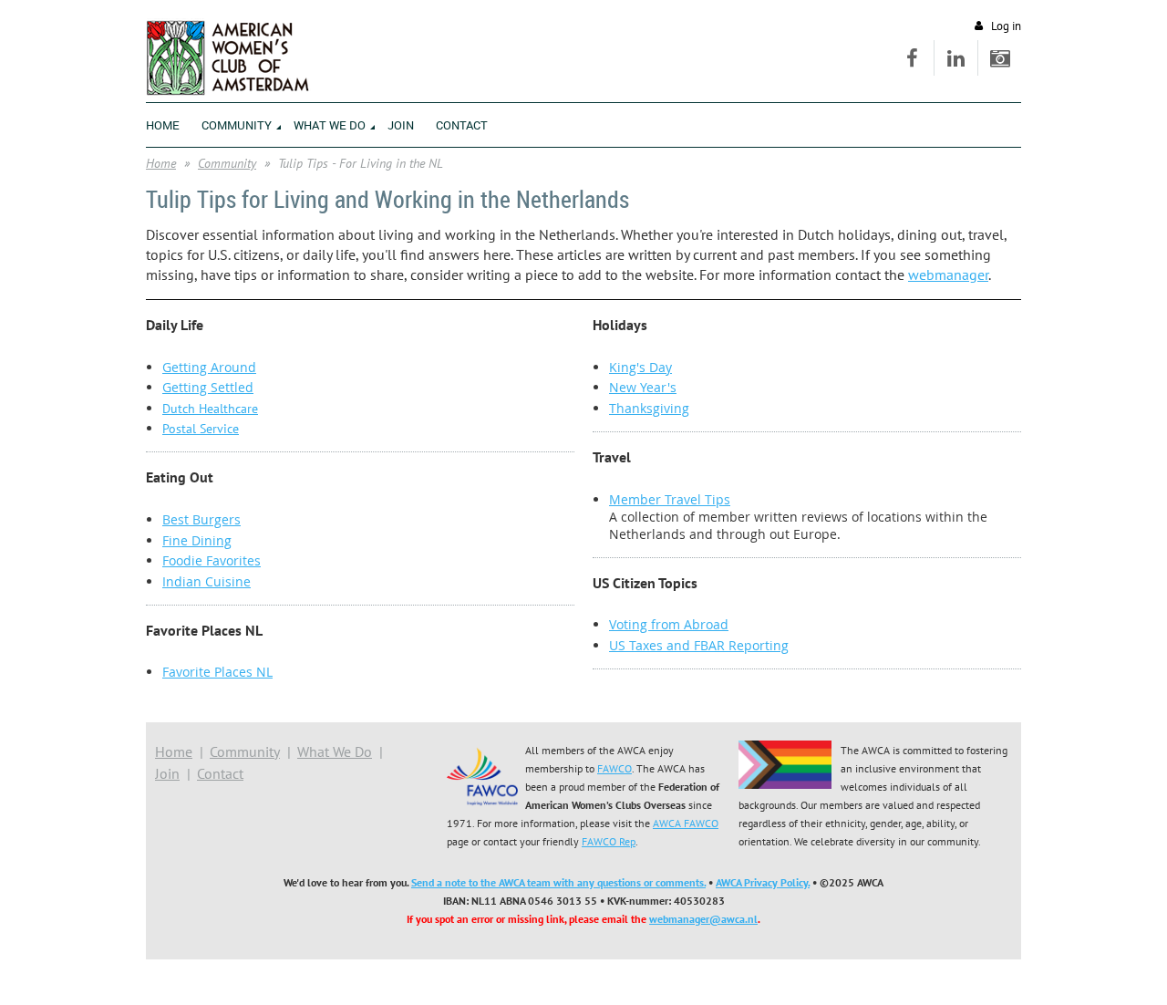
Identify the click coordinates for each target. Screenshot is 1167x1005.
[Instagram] (999, 58)
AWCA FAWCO (685, 823)
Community (227, 163)
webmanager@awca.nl (703, 919)
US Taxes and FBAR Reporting (699, 645)
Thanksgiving (649, 408)
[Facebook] (912, 58)
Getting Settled (207, 387)
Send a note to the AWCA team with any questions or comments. (558, 882)
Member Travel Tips (669, 499)
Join (167, 773)
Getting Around (209, 367)
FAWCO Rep (608, 841)
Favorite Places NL (217, 671)
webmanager (948, 274)
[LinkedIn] (956, 58)
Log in (1006, 26)
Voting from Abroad (668, 624)
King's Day (640, 367)
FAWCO (614, 768)
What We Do (334, 751)
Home (161, 163)
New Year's (642, 387)
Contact (220, 773)
